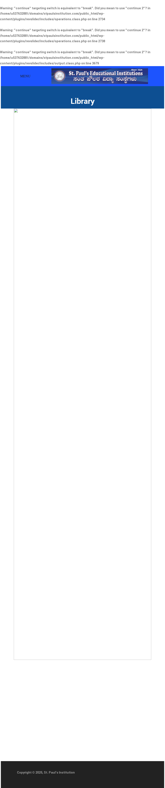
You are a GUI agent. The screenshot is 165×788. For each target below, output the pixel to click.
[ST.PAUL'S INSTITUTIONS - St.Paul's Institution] (99, 76)
